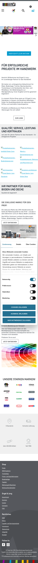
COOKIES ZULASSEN (19, 307)
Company (4, 492)
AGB (3, 504)
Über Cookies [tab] (31, 244)
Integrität (4, 518)
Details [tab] (18, 244)
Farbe (3, 454)
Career (4, 489)
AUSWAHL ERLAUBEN (19, 314)
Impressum (5, 512)
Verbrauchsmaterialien (8, 474)
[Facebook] (3, 531)
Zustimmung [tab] (6, 244)
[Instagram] (8, 531)
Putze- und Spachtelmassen (10, 463)
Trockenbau (5, 460)
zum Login (19, 119)
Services (4, 486)
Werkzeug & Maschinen (9, 471)
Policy (4, 507)
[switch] (33, 285)
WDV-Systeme (6, 457)
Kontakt (4, 521)
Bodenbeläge (6, 465)
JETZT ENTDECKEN (10, 209)
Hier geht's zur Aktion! (19, 53)
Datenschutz (5, 515)
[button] (5, 57)
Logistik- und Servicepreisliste (10, 510)
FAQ (3, 495)
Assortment (5, 483)
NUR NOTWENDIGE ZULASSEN (19, 320)
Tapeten (4, 468)
